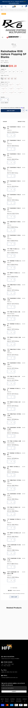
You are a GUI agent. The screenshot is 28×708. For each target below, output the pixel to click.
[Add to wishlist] (23, 110)
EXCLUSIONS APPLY (14, 3)
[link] (7, 630)
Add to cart (11, 110)
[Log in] (22, 6)
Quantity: (3, 97)
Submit (14, 691)
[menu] (1, 6)
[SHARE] (26, 110)
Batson (6, 60)
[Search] (6, 6)
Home (2, 9)
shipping (13, 593)
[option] (14, 25)
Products (6, 9)
